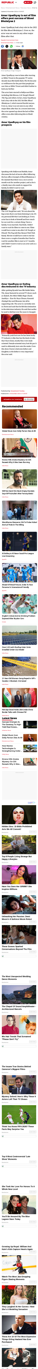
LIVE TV (29, 2)
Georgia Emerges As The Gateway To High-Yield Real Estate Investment (11, 726)
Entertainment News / (13, 8)
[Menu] (35, 2)
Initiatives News (6, 730)
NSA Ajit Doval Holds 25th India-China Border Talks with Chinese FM (17, 710)
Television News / (26, 8)
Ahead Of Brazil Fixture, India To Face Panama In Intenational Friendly (17, 586)
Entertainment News (7, 43)
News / (3, 8)
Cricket (4, 622)
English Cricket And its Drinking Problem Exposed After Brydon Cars (18, 617)
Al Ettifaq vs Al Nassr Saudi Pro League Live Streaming (18, 554)
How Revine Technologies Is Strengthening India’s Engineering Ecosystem (11, 751)
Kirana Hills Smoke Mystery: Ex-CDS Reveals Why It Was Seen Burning (16, 461)
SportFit (4, 559)
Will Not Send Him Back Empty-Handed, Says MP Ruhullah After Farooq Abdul (18, 492)
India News (5, 465)
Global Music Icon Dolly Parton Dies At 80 (19, 431)
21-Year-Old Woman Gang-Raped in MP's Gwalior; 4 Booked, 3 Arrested (18, 679)
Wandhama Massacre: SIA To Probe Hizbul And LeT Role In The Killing (19, 523)
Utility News (5, 754)
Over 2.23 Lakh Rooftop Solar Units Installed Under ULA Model (16, 648)
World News (5, 715)
